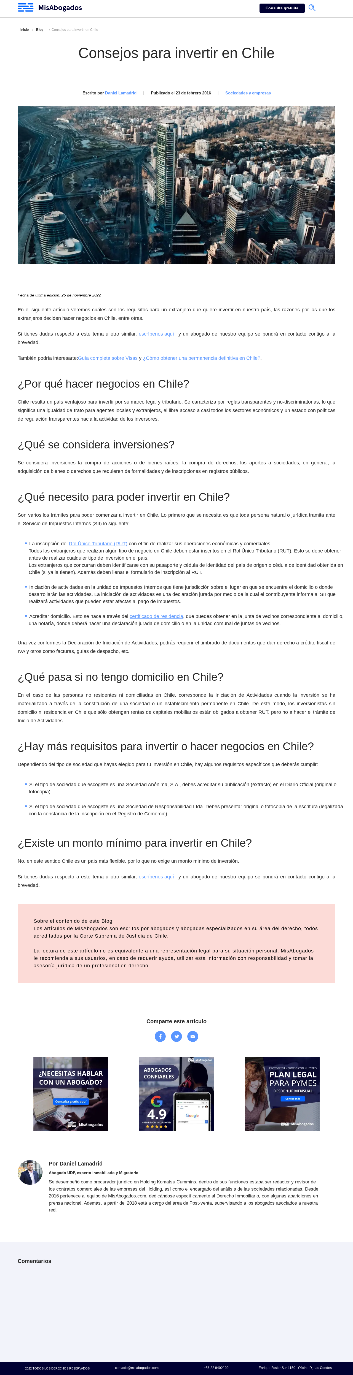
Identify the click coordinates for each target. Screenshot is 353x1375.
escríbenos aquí (156, 334)
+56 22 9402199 (216, 1367)
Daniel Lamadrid (121, 93)
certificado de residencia (156, 616)
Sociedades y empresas (248, 93)
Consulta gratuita (282, 8)
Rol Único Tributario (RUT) (98, 543)
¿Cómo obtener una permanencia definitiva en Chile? (201, 358)
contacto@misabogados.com (137, 1367)
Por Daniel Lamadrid (76, 1164)
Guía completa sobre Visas (108, 358)
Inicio (24, 30)
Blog (39, 30)
